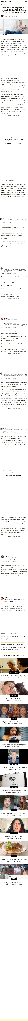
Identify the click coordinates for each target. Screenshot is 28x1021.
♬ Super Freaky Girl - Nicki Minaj (12, 143)
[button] (26, 1)
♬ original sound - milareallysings (12, 475)
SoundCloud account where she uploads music (13, 610)
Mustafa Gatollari (10, 15)
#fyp (7, 141)
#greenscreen (7, 139)
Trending (12, 4)
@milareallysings (16, 94)
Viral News (6, 4)
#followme (11, 141)
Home (2, 4)
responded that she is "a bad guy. (12, 398)
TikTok (13, 98)
